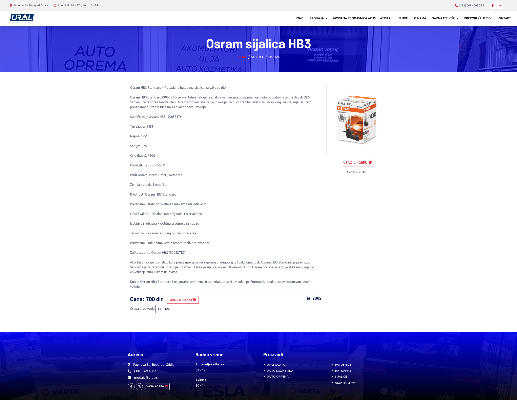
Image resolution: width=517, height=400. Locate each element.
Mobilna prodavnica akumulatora (361, 18)
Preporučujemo (477, 18)
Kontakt (504, 18)
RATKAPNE (343, 370)
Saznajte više (443, 18)
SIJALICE (341, 376)
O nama (420, 18)
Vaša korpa (155, 386)
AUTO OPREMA (278, 376)
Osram (274, 57)
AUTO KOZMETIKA (280, 370)
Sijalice (257, 57)
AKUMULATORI (277, 364)
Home (299, 18)
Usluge (402, 18)
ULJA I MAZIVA (345, 382)
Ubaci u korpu (181, 300)
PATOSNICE (343, 364)
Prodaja (317, 18)
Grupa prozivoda (142, 308)
